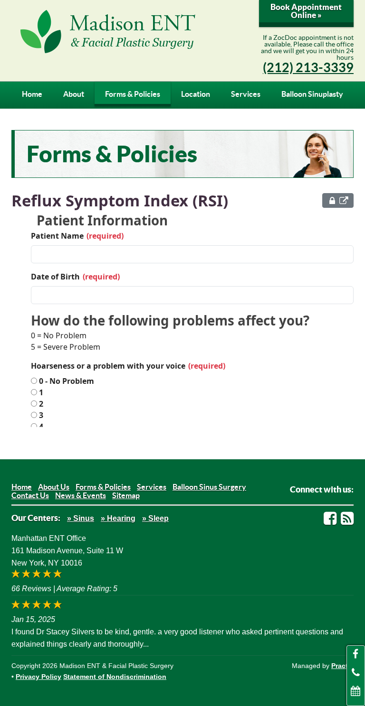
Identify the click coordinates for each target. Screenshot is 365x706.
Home (32, 94)
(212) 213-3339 (308, 67)
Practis (342, 665)
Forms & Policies (132, 94)
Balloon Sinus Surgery (209, 487)
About (73, 94)
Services (245, 94)
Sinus (83, 518)
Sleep (158, 518)
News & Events (80, 495)
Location (195, 94)
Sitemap (126, 495)
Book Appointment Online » (306, 10)
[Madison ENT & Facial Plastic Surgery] (123, 31)
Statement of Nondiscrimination (114, 676)
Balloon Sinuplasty (312, 94)
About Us (53, 487)
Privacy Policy (38, 676)
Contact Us (30, 495)
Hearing (121, 518)
